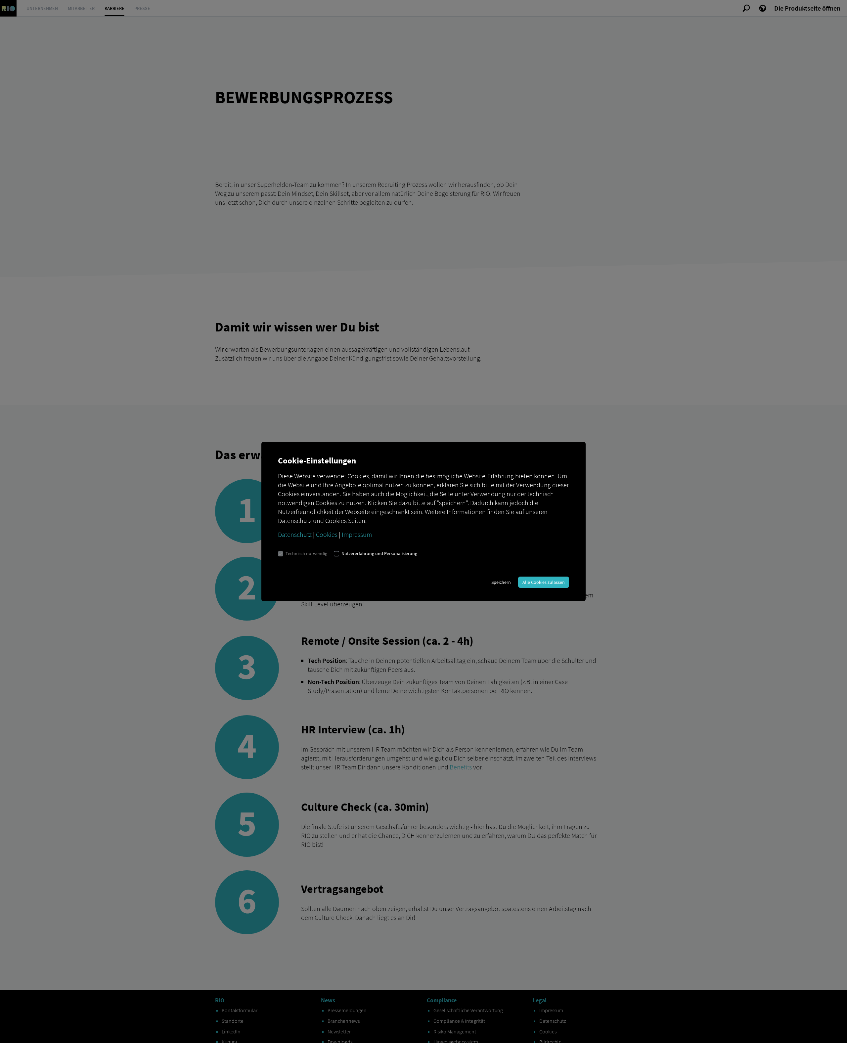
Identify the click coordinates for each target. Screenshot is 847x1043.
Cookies (326, 534)
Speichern (501, 582)
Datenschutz (295, 534)
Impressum (357, 534)
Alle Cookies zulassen (543, 582)
